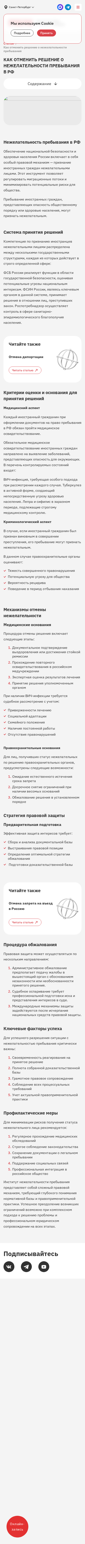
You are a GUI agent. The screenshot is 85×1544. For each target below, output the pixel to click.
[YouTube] (43, 1266)
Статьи (8, 43)
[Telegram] (26, 1266)
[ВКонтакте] (8, 1266)
